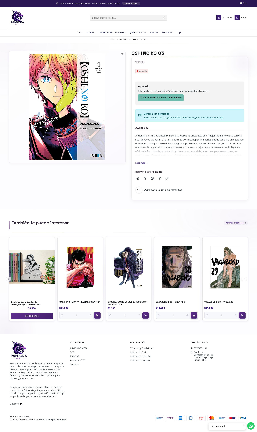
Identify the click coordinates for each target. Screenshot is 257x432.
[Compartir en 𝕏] (145, 178)
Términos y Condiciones (141, 348)
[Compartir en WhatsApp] (152, 178)
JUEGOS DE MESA (78, 348)
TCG (72, 352)
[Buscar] (164, 18)
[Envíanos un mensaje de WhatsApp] (251, 426)
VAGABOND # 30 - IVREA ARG (170, 302)
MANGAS (123, 40)
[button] (79, 32)
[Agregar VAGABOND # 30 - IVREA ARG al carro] (194, 315)
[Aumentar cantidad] (91, 315)
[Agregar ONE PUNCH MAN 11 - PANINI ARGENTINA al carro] (97, 315)
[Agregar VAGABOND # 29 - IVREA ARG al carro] (242, 315)
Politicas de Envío (138, 352)
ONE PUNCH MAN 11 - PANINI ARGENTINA (79, 302)
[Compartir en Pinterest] (159, 178)
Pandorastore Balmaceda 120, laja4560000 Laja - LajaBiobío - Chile (203, 356)
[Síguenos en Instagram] (179, 32)
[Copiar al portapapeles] (167, 178)
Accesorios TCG (77, 360)
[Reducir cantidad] (62, 315)
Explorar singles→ (131, 3)
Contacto (74, 364)
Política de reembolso (140, 356)
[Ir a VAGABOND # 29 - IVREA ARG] (225, 267)
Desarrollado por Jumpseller (52, 419)
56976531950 (200, 348)
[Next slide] (244, 278)
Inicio (113, 40)
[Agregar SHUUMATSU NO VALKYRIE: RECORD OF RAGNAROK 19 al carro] (145, 315)
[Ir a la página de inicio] (17, 17)
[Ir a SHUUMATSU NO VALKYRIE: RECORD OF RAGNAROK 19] (128, 267)
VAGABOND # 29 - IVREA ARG (218, 302)
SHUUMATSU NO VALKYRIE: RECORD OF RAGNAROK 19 (127, 303)
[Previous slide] (8, 278)
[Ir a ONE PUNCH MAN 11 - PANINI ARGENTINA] (80, 267)
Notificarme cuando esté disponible (162, 97)
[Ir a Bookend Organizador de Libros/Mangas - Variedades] (32, 267)
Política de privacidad (140, 360)
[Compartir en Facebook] (137, 178)
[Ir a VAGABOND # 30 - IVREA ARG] (177, 267)
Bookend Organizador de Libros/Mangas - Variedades (25, 303)
